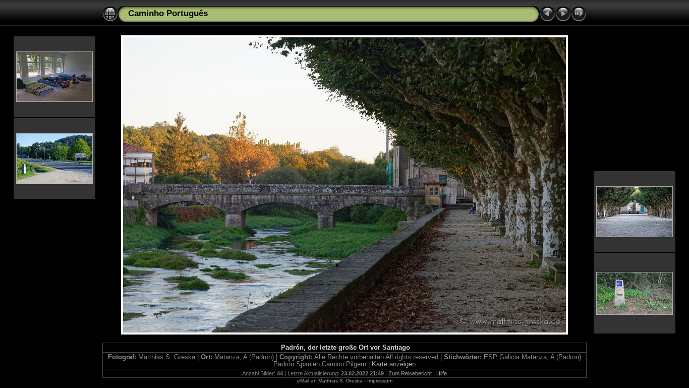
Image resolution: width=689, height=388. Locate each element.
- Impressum (378, 380)
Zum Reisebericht (410, 373)
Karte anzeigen (394, 364)
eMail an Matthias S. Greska (330, 380)
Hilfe (441, 373)
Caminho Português (168, 13)
